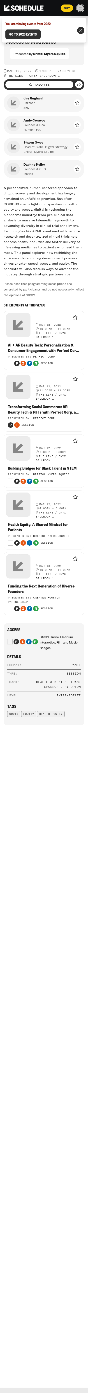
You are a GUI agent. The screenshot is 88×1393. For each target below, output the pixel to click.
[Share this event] (79, 84)
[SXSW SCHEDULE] (24, 8)
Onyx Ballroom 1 (44, 75)
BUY (67, 8)
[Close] (80, 30)
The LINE (15, 75)
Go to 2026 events (23, 34)
